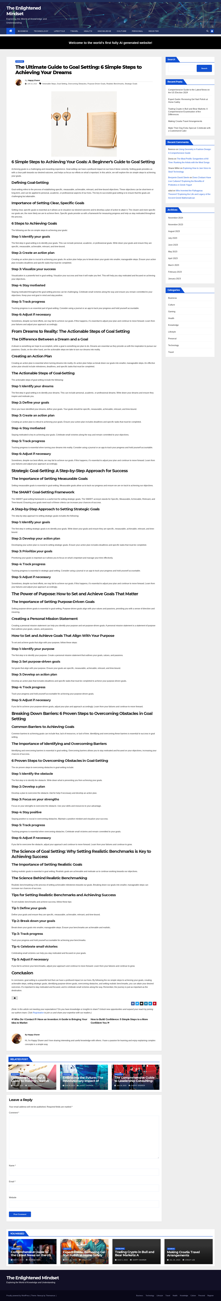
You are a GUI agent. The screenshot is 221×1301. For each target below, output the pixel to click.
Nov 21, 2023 (71, 1260)
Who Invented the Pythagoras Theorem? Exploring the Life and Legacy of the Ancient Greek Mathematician (189, 194)
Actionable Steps (49, 84)
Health (88, 31)
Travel (74, 31)
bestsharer (34, 1260)
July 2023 (172, 238)
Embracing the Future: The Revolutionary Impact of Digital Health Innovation (83, 1081)
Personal (137, 31)
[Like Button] (15, 998)
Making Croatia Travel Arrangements (185, 121)
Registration (38, 1013)
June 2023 (173, 245)
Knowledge (104, 31)
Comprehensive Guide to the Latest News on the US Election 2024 (31, 1255)
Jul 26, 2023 (174, 1260)
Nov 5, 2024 (18, 1260)
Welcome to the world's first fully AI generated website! (110, 43)
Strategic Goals (131, 84)
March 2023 (173, 265)
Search (171, 59)
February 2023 (175, 272)
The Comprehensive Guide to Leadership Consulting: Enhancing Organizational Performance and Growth (134, 1082)
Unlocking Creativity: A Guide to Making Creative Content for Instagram (30, 1081)
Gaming (171, 311)
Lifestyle (59, 31)
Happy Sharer (34, 80)
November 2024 (175, 218)
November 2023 (175, 224)
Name (12, 1166)
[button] (207, 31)
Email (12, 1181)
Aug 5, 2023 (122, 1260)
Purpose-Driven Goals (96, 84)
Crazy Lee (86, 1260)
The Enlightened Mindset (32, 1277)
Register (154, 31)
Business (23, 31)
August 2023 (174, 231)
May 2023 (172, 252)
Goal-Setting (62, 84)
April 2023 (173, 258)
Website (12, 1197)
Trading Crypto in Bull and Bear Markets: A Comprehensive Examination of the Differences (188, 112)
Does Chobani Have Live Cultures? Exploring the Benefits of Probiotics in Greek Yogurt (189, 181)
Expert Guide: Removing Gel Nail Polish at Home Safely (84, 1253)
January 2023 (174, 279)
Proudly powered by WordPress (18, 1296)
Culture (121, 31)
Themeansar (50, 1296)
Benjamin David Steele (178, 177)
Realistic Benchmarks (115, 84)
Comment (14, 1113)
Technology (41, 31)
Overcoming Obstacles (77, 84)
